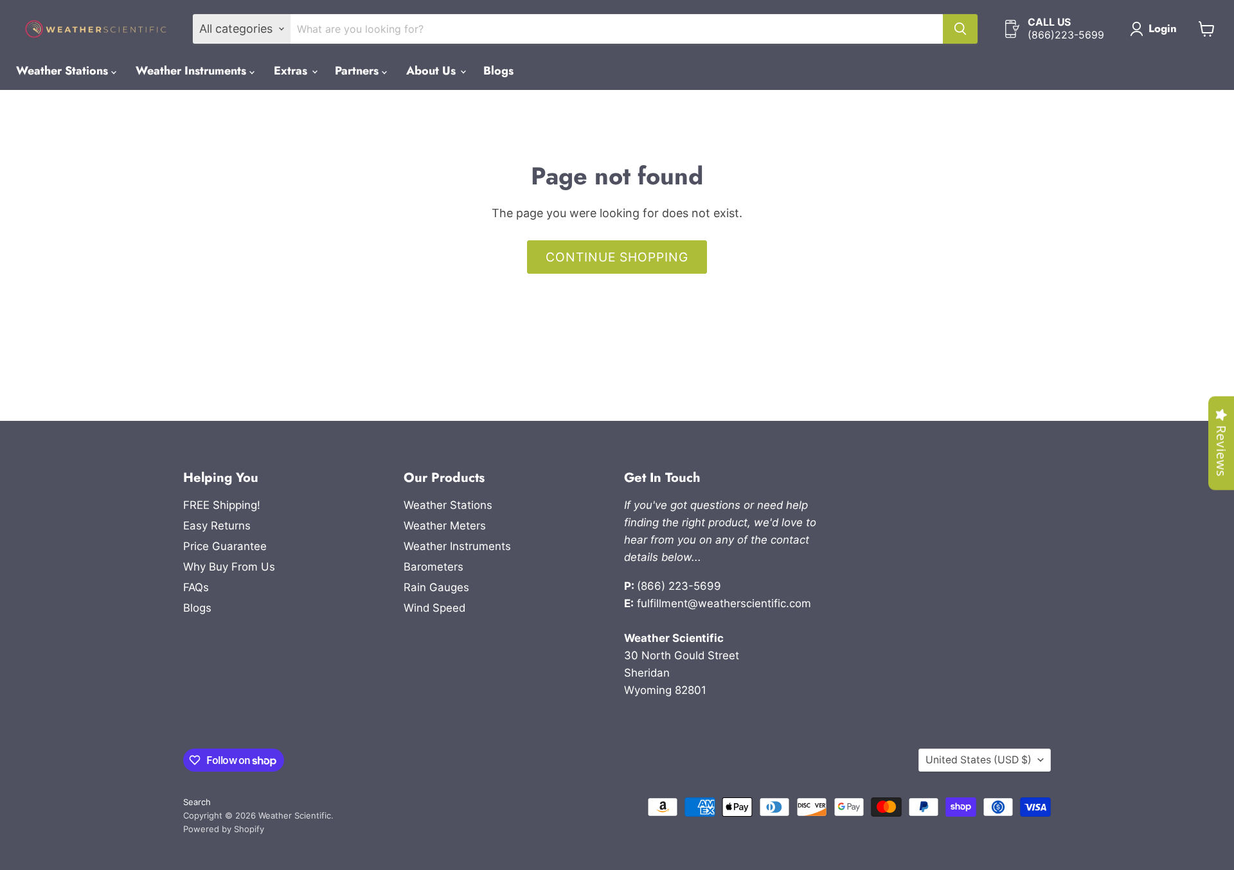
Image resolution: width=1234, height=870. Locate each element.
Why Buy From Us (229, 566)
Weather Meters (445, 525)
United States (979, 760)
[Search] (960, 29)
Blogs (498, 70)
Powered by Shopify (223, 829)
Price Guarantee (225, 546)
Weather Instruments (192, 70)
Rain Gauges (436, 587)
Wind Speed (434, 607)
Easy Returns (217, 525)
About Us (432, 70)
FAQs (196, 587)
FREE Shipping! (221, 505)
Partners (358, 70)
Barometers (433, 566)
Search (197, 802)
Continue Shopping (617, 257)
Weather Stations (63, 70)
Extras (292, 70)
